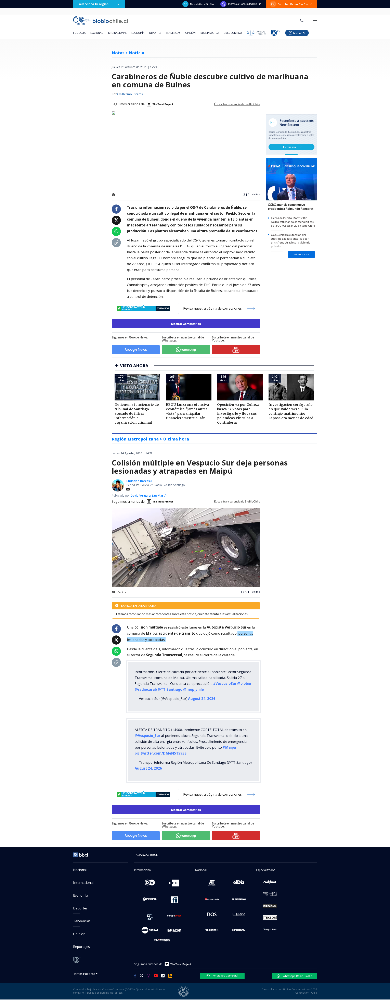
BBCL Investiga (209, 33)
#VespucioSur (224, 683)
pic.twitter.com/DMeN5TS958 (160, 753)
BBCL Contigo (233, 33)
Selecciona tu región (93, 4)
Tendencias (173, 33)
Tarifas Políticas (84, 974)
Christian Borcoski (139, 481)
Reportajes (81, 946)
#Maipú (229, 747)
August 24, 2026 (201, 698)
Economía (137, 33)
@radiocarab (146, 689)
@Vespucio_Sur (147, 735)
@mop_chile (193, 689)
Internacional (117, 33)
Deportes (155, 33)
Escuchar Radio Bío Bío (292, 4)
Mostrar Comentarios (186, 323)
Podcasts (79, 33)
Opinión (190, 33)
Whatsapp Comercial (225, 975)
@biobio (244, 683)
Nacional (96, 33)
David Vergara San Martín (149, 495)
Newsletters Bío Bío (202, 4)
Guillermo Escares (130, 94)
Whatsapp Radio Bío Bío (297, 976)
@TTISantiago (170, 689)
